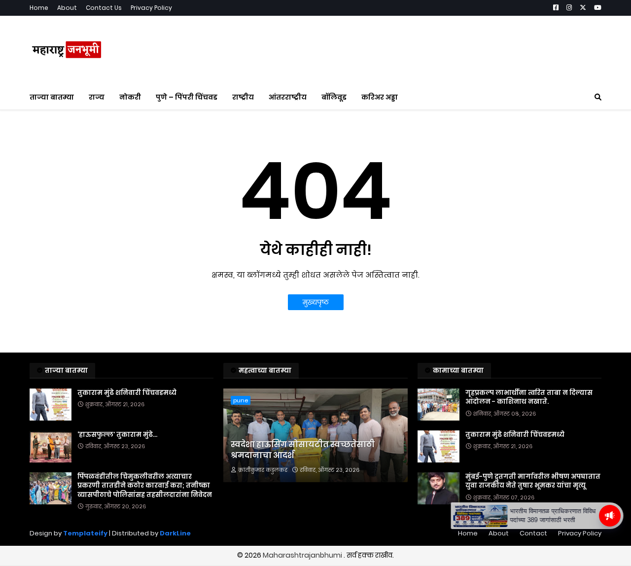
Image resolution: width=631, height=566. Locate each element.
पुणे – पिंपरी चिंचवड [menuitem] (186, 97)
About (67, 7)
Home (39, 7)
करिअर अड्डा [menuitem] (379, 97)
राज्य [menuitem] (97, 97)
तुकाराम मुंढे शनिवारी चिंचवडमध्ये (126, 393)
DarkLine (175, 533)
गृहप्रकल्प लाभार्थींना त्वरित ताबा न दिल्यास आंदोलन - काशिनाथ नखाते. (529, 397)
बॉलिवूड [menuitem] (334, 97)
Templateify (85, 533)
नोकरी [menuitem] (130, 97)
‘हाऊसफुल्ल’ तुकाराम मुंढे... (117, 434)
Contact (533, 533)
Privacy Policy (151, 7)
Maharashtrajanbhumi (303, 555)
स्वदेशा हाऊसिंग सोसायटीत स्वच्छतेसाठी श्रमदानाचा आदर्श (303, 450)
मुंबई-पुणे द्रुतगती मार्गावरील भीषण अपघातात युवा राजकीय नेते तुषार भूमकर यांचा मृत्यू (532, 481)
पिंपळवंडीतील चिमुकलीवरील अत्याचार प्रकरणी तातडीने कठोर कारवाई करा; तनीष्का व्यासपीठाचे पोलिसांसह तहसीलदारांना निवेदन (144, 485)
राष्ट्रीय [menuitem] (243, 97)
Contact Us (104, 7)
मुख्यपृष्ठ (316, 302)
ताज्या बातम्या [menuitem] (52, 97)
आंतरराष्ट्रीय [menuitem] (288, 97)
